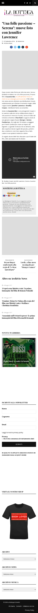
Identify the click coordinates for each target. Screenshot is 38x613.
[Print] (23, 47)
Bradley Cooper (8, 181)
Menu (3, 3)
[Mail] (26, 47)
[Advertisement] (19, 70)
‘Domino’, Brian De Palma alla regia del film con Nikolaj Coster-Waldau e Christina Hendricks (18, 303)
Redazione (21, 41)
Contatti (19, 606)
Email (4, 424)
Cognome (6, 417)
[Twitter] (27, 3)
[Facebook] (24, 3)
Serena (27, 181)
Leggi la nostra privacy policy (12, 432)
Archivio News (8, 43)
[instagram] (30, 3)
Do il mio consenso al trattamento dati (18, 439)
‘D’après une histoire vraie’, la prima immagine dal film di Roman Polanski (17, 289)
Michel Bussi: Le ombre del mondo (16, 361)
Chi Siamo (12, 606)
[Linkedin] (19, 47)
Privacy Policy (29, 610)
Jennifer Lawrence (19, 181)
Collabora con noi (28, 606)
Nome (4, 409)
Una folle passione (10, 183)
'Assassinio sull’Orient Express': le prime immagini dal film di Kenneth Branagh (18, 317)
